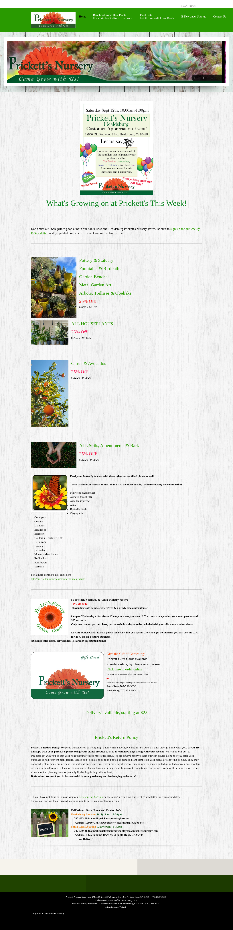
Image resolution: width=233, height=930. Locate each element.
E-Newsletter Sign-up (91, 796)
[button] (194, 78)
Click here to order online (124, 669)
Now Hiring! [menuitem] (188, 5)
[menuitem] (82, 18)
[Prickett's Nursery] (53, 20)
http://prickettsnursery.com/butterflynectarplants (58, 578)
